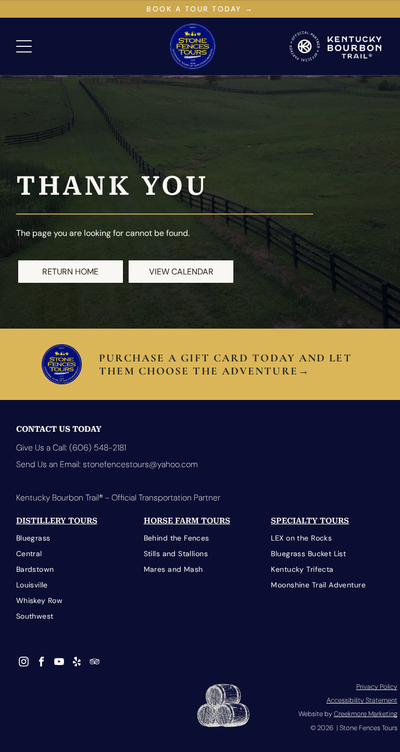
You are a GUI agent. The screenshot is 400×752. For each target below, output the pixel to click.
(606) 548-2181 (97, 447)
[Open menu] (24, 46)
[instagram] (23, 663)
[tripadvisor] (94, 663)
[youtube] (59, 663)
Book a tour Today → (200, 9)
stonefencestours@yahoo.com (140, 464)
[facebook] (41, 663)
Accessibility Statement (362, 700)
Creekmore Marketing (365, 713)
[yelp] (76, 663)
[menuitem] (72, 538)
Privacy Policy (376, 686)
